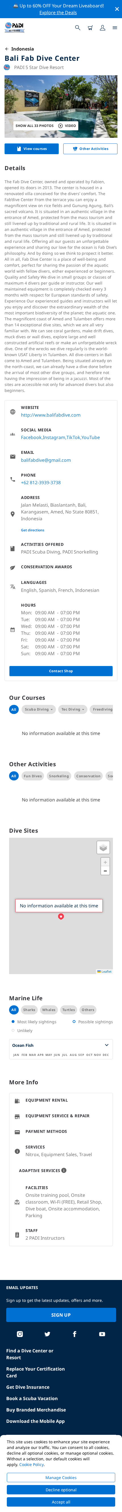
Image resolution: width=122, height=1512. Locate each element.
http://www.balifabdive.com (51, 415)
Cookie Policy (31, 1464)
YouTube (90, 437)
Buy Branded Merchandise (36, 1410)
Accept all (61, 1502)
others (88, 1009)
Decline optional (61, 1489)
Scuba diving (37, 709)
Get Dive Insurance (27, 1387)
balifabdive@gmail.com (46, 460)
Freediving (103, 709)
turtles (68, 1009)
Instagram (54, 437)
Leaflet (106, 971)
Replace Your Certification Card (35, 1372)
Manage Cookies (61, 1477)
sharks (29, 1009)
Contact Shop (61, 671)
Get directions (32, 530)
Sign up (61, 1315)
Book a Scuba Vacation (32, 1398)
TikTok (73, 437)
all (13, 1009)
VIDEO (70, 125)
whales (49, 1009)
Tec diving (71, 709)
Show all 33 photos (35, 125)
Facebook (31, 437)
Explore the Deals (58, 12)
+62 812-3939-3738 (41, 482)
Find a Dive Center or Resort (29, 1354)
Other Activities (93, 148)
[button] (61, 916)
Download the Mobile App (35, 1421)
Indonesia (21, 49)
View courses (35, 148)
